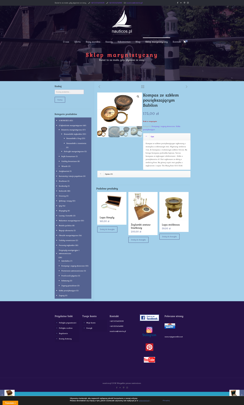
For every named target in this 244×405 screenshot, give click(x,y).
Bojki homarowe (68, 156)
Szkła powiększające (67, 290)
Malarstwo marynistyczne (69, 220)
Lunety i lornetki (66, 215)
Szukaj (59, 99)
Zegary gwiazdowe (69, 285)
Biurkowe (63, 181)
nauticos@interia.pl (134, 3)
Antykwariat (64, 171)
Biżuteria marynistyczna (71, 129)
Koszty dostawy (65, 338)
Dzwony (62, 196)
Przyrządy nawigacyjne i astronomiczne (69, 252)
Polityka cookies (65, 328)
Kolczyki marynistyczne (74, 151)
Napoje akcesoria (66, 230)
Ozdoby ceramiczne (67, 240)
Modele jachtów (65, 225)
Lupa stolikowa (171, 225)
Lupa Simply (107, 217)
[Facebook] (177, 2)
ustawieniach (144, 401)
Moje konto (91, 322)
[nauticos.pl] (122, 22)
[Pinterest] (184, 2)
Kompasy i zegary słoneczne (163, 126)
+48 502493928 (97, 3)
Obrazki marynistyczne (68, 235)
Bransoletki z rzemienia (76, 143)
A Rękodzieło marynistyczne (70, 125)
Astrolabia (65, 261)
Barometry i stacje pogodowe (71, 176)
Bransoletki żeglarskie (73, 134)
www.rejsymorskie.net (174, 336)
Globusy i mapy (65, 201)
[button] (138, 96)
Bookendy (63, 186)
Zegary (61, 295)
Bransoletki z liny (73, 138)
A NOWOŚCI (64, 120)
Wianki (64, 166)
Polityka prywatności (67, 322)
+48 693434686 (115, 3)
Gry (60, 206)
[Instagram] (188, 2)
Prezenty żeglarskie (67, 245)
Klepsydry (63, 210)
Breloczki (63, 191)
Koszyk (89, 328)
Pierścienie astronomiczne (72, 271)
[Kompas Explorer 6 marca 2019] (7, 395)
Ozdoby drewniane (69, 161)
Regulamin (63, 333)
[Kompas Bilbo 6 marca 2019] (236, 395)
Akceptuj (166, 400)
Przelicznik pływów (69, 275)
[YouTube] (181, 2)
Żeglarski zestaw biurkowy (140, 226)
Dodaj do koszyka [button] (107, 229)
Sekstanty (65, 280)
